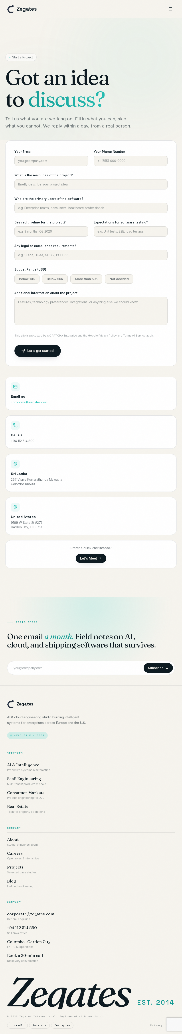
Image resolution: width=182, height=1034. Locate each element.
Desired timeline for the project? (39, 222)
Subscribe (158, 668)
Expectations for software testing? (121, 222)
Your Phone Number (109, 151)
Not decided (119, 279)
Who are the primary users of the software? (48, 199)
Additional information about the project (45, 293)
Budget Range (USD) (30, 269)
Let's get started (40, 351)
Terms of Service (134, 335)
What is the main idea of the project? (43, 175)
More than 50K (86, 279)
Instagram (62, 1025)
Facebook (39, 1025)
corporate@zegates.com (29, 402)
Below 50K (55, 279)
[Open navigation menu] (170, 8)
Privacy (156, 1025)
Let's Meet (88, 558)
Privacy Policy (108, 335)
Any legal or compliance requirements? (45, 246)
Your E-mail (23, 151)
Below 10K (27, 279)
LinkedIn (17, 1025)
